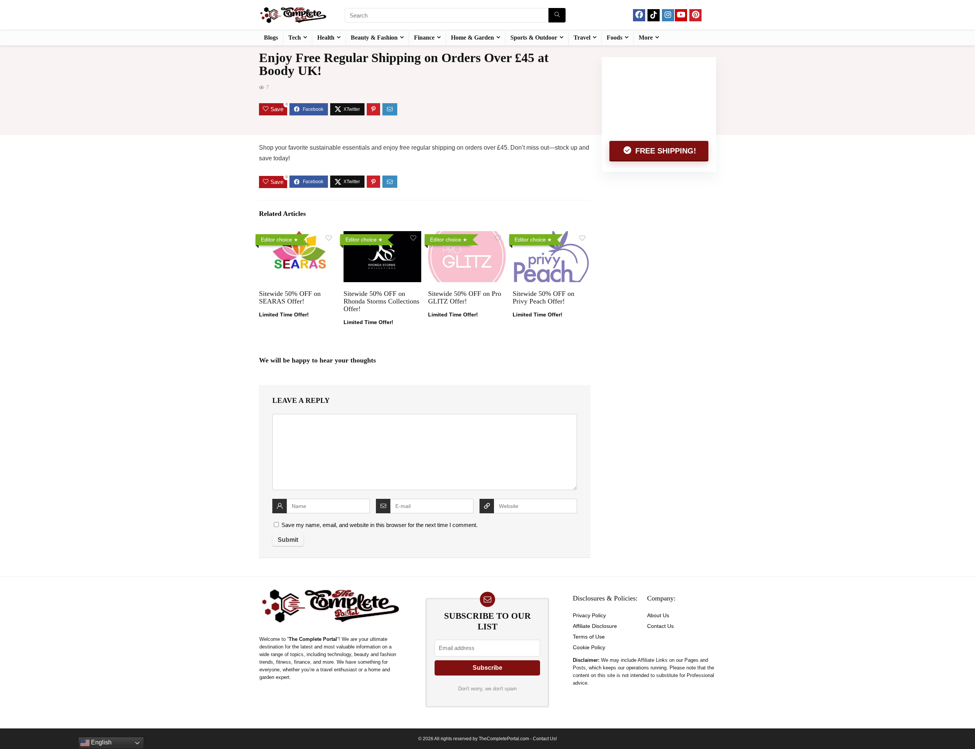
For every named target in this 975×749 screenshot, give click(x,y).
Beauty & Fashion (374, 37)
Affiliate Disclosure (595, 626)
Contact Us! (545, 738)
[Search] (557, 15)
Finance (424, 37)
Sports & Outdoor (533, 37)
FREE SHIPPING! (664, 151)
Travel (582, 37)
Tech (294, 37)
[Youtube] (681, 15)
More (646, 37)
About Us (658, 615)
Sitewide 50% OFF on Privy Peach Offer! (543, 297)
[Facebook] (639, 15)
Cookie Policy (589, 647)
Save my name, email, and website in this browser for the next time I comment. (379, 525)
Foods (614, 37)
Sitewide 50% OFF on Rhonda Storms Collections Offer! (381, 301)
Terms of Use (589, 637)
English (101, 742)
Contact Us (660, 626)
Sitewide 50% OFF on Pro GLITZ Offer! (464, 297)
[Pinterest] (695, 15)
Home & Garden (472, 37)
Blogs (271, 37)
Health (325, 37)
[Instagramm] (668, 15)
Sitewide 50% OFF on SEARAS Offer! (290, 297)
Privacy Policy (589, 615)
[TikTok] (653, 15)
